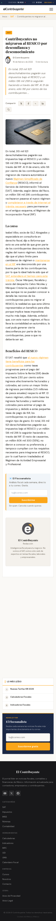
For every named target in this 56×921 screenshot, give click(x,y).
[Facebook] (18, 793)
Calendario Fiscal (10, 862)
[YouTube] (4, 793)
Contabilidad (8, 826)
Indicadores (7, 843)
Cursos (5, 874)
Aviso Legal (7, 900)
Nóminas (6, 821)
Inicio (4, 16)
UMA (4, 857)
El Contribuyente (21, 57)
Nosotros (6, 879)
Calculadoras (8, 838)
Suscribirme (28, 500)
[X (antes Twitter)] (11, 793)
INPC (4, 848)
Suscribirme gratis (28, 746)
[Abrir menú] (51, 9)
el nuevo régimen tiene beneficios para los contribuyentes (27, 361)
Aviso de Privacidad (11, 896)
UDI (4, 853)
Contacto (6, 884)
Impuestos (7, 812)
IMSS (4, 817)
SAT (12, 16)
